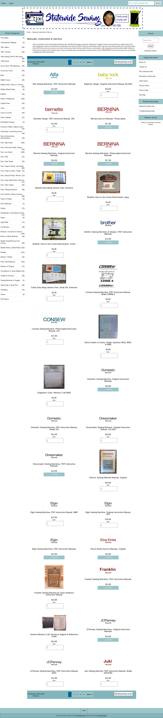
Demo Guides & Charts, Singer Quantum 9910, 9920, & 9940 (108, 343)
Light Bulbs (12, 222)
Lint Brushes (12, 227)
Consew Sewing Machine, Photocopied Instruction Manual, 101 (54, 330)
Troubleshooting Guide (147, 111)
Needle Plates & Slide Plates (12, 248)
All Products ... (6, 299)
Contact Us (143, 67)
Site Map (142, 95)
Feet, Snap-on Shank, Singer (12, 171)
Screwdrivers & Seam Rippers (12, 271)
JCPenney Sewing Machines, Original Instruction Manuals (108, 630)
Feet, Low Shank (12, 152)
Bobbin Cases (12, 80)
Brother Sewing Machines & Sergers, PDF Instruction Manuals (108, 233)
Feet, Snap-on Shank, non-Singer (12, 166)
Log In (11, 3)
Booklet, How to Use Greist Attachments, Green (54, 244)
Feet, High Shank (12, 143)
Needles (12, 252)
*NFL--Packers (12, 52)
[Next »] (89, 62)
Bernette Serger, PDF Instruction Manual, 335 (54, 118)
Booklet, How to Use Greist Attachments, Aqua (108, 197)
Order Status (143, 81)
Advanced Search (151, 51)
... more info (54, 92)
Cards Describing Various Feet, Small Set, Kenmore (54, 287)
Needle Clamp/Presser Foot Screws (12, 242)
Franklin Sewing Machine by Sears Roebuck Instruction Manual (54, 594)
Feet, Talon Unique (12, 185)
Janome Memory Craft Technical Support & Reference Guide (54, 635)
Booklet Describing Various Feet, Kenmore (54, 188)
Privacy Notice (144, 85)
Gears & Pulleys (12, 199)
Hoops (12, 218)
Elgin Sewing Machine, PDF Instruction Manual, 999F (54, 512)
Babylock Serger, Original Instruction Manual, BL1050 (108, 84)
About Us (142, 62)
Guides (12, 208)
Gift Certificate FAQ (146, 71)
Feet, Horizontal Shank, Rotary (12, 148)
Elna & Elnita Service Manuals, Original (108, 549)
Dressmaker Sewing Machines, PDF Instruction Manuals (54, 465)
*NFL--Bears (12, 47)
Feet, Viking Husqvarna (12, 189)
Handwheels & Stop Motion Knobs (12, 213)
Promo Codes (144, 90)
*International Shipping (12, 42)
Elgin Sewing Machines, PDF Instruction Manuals (54, 549)
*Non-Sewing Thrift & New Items (12, 57)
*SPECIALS (12, 61)
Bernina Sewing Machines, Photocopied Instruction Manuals (108, 154)
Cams (12, 108)
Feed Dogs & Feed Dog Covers (12, 132)
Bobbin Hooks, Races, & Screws (12, 85)
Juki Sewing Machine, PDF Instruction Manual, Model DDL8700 (108, 672)
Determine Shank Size (147, 106)
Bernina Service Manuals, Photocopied (108, 118)
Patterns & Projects (12, 266)
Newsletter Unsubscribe (147, 76)
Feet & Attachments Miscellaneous (12, 137)
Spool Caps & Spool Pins (12, 285)
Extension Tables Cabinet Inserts (12, 127)
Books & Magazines (12, 99)
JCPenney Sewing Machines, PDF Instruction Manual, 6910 (54, 672)
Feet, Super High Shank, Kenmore (12, 180)
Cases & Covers (12, 113)
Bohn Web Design (102, 715)
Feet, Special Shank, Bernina (12, 175)
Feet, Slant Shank (12, 161)
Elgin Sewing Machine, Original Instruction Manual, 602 (108, 513)
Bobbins (12, 94)
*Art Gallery (12, 38)
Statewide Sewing (81, 715)
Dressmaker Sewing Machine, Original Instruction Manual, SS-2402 (108, 428)
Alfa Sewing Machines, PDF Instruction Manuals (54, 84)
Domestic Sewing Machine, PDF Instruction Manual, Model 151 (54, 428)
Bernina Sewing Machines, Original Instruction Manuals (54, 154)
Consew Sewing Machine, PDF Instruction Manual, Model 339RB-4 (108, 293)
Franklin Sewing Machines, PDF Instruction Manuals (108, 579)
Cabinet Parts (12, 103)
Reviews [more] (151, 117)
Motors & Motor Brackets (12, 236)
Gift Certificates (12, 204)
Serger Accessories (12, 276)
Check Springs (12, 117)
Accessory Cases (12, 71)
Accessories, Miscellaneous (12, 66)
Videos (12, 294)
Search (150, 33)
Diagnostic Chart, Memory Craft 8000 (54, 392)
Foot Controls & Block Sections (12, 194)
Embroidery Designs (12, 122)
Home (3, 3)
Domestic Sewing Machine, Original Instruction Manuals (108, 380)
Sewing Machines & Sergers (12, 280)
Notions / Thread (12, 257)
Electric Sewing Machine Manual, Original (108, 477)
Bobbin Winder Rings (12, 89)
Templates (12, 290)
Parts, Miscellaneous (12, 262)
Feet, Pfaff (12, 157)
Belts (12, 75)
